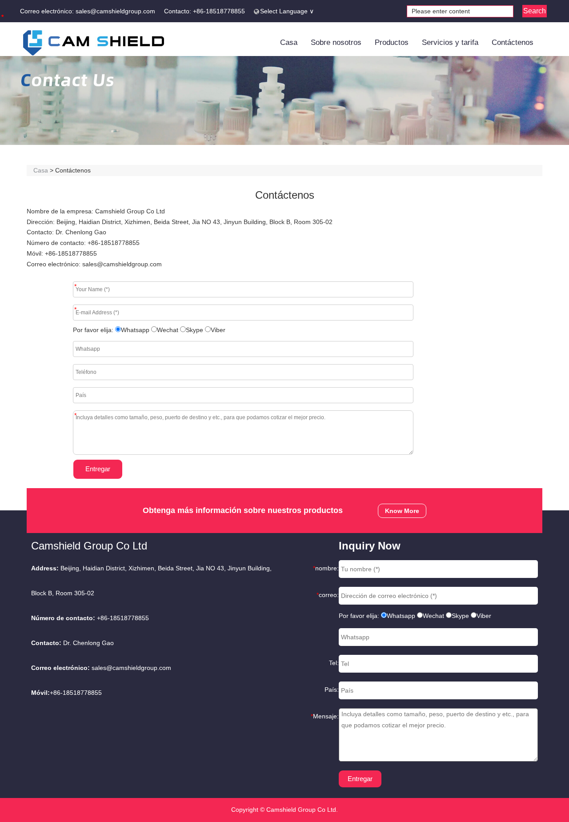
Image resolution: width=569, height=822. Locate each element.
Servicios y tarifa (450, 42)
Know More (402, 510)
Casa (288, 42)
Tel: (334, 662)
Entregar (97, 469)
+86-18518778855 (219, 11)
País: (332, 689)
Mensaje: (325, 716)
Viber (218, 329)
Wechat (167, 329)
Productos (392, 42)
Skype (194, 329)
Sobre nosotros (336, 42)
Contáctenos (512, 42)
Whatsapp (135, 329)
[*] (70, 410)
